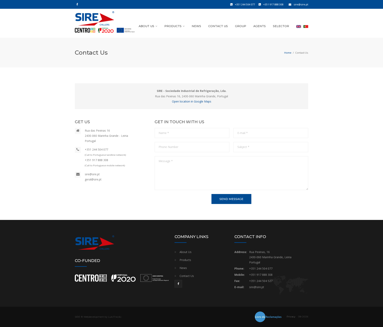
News (196, 26)
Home (287, 52)
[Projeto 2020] (105, 30)
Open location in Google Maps (191, 101)
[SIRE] (95, 20)
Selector (281, 26)
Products (173, 26)
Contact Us (218, 26)
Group (240, 26)
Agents (259, 26)
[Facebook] (77, 4)
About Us (146, 26)
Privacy (291, 316)
